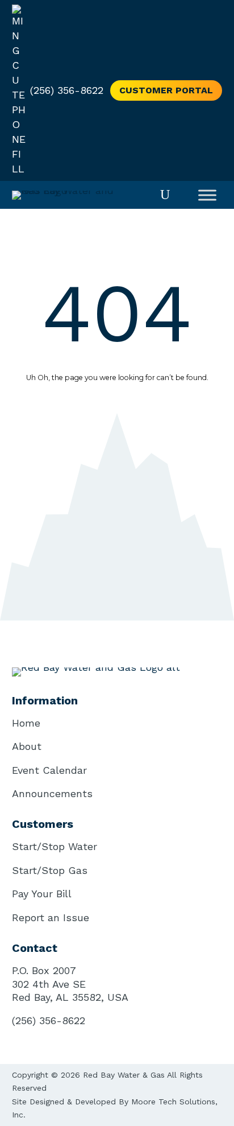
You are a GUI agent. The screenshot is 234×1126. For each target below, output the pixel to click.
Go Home (117, 391)
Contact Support (116, 437)
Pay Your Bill (42, 894)
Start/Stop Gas (49, 870)
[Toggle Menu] (207, 194)
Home (26, 723)
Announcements (52, 793)
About (26, 746)
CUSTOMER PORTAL (166, 90)
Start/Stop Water (54, 846)
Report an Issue (50, 917)
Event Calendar (49, 770)
